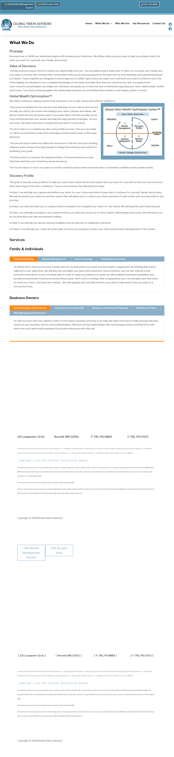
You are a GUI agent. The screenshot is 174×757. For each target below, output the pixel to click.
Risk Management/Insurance (30, 313)
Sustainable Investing (113, 259)
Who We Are (122, 23)
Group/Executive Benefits (69, 308)
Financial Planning (24, 259)
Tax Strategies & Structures (30, 308)
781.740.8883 (151, 4)
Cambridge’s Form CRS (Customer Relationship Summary (53, 460)
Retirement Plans (146, 308)
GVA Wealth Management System (20, 6)
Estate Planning (83, 259)
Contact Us (159, 23)
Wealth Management (54, 259)
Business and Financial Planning (110, 308)
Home (88, 23)
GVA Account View (49, 4)
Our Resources (141, 23)
